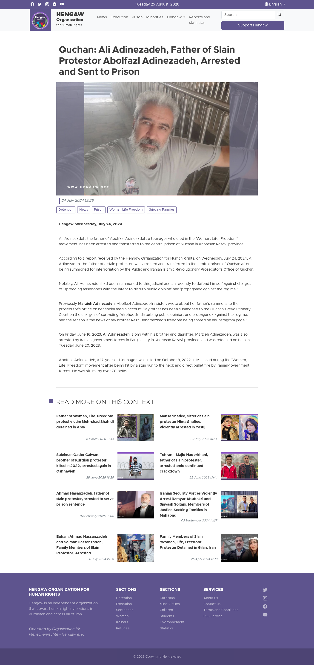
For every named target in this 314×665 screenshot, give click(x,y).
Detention (65, 210)
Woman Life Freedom (126, 210)
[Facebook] (266, 607)
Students (167, 616)
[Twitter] (266, 590)
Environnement (172, 622)
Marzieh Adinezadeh (96, 304)
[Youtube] (266, 616)
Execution (119, 17)
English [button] (275, 4)
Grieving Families (161, 210)
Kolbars (122, 622)
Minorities (154, 17)
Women (122, 616)
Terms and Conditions (220, 610)
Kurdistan (167, 598)
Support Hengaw (253, 25)
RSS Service (213, 616)
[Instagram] (266, 599)
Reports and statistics (199, 20)
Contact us (211, 604)
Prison (137, 17)
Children (166, 610)
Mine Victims (170, 604)
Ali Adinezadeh (116, 334)
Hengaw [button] (175, 17)
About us (210, 598)
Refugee (123, 628)
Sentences (124, 610)
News (102, 17)
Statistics (167, 628)
